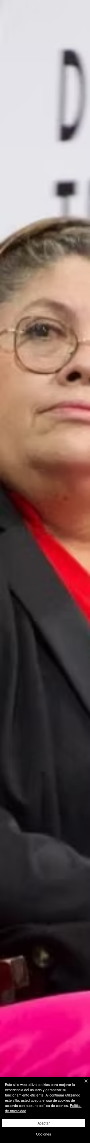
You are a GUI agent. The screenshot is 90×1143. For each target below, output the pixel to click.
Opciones (43, 1133)
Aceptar (44, 1122)
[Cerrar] (83, 1084)
